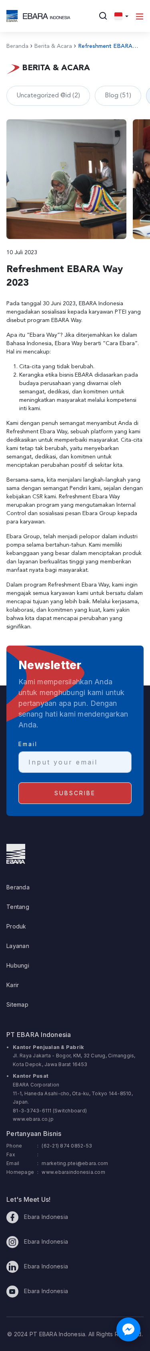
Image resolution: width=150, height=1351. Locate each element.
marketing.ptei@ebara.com (75, 1163)
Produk (16, 926)
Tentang (17, 906)
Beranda (17, 46)
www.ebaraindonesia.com (73, 1172)
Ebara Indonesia (45, 1216)
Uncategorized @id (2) (48, 96)
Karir (12, 985)
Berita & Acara (51, 46)
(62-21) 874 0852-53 (67, 1146)
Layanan (17, 945)
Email (28, 744)
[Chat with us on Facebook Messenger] (128, 1329)
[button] (121, 16)
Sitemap (17, 1004)
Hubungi (17, 965)
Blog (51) (118, 96)
